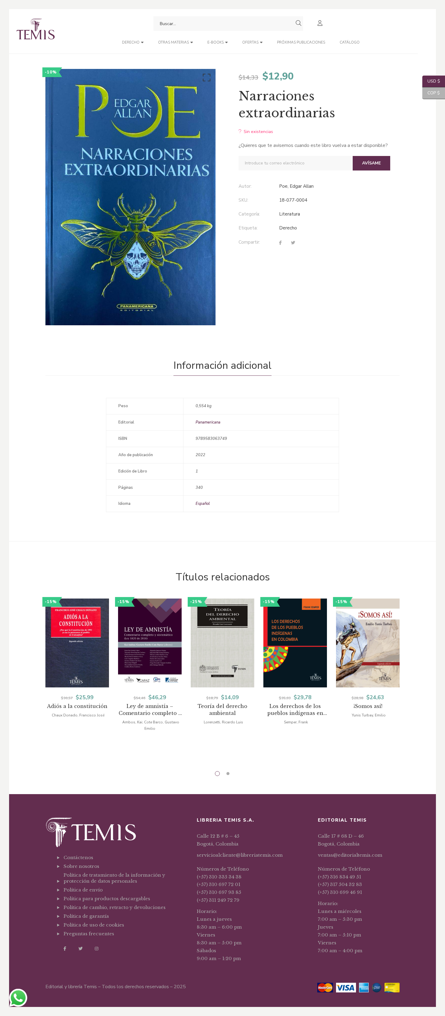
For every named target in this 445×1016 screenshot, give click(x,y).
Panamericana (208, 422)
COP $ (431, 93)
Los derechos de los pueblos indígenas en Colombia (295, 710)
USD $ (431, 81)
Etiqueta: (248, 228)
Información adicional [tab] (222, 365)
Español (203, 503)
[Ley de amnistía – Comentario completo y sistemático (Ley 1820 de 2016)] (150, 643)
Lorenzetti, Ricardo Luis (223, 722)
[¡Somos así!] (368, 643)
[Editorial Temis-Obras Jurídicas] (35, 31)
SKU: (243, 200)
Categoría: (249, 214)
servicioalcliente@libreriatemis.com (240, 855)
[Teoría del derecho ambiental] (222, 643)
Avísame (371, 163)
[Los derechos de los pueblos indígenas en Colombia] (295, 643)
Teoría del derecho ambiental (222, 709)
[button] (205, 78)
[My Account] (321, 24)
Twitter (80, 948)
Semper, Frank (296, 722)
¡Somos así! (368, 706)
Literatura (289, 214)
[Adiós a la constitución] (77, 643)
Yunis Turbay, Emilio (369, 715)
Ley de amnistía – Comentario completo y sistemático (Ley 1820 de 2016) (150, 710)
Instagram (96, 948)
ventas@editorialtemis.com (350, 855)
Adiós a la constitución (77, 706)
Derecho (288, 228)
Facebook (65, 948)
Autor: (245, 186)
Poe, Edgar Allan (296, 186)
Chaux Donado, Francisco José (78, 715)
